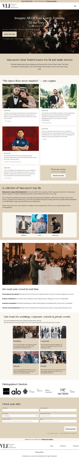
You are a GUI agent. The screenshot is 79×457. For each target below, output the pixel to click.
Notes (41, 419)
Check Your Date (9, 34)
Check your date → (51, 1)
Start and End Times (45, 413)
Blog (51, 446)
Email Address (44, 408)
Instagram (76, 446)
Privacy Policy (39, 452)
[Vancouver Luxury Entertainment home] (10, 5)
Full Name (5, 408)
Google (63, 171)
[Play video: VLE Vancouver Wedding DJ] (39, 264)
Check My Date (70, 429)
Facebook (63, 446)
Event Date (5, 413)
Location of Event (6, 419)
